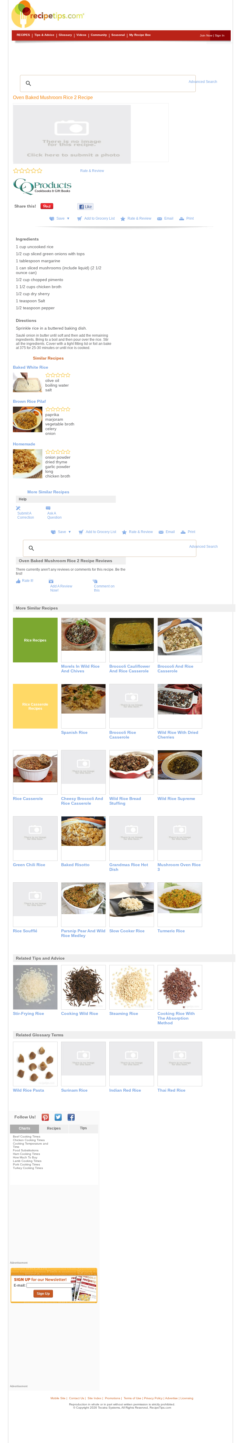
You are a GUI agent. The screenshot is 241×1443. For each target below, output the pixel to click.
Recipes (23, 34)
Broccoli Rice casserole (122, 734)
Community (99, 34)
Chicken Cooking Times (29, 1140)
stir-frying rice (28, 1013)
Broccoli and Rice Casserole (175, 668)
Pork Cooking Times (26, 1164)
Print (190, 218)
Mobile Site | (59, 1398)
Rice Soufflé (25, 930)
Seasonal (118, 34)
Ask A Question (54, 515)
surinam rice (74, 1090)
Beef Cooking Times (26, 1136)
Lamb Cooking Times (27, 1161)
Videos (81, 34)
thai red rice (171, 1090)
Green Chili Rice (29, 864)
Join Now (206, 35)
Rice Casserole (28, 798)
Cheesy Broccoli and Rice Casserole (82, 801)
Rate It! (27, 581)
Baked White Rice (30, 367)
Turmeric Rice (171, 930)
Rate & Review (92, 171)
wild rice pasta (28, 1090)
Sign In (220, 35)
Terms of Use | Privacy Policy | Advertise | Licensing (158, 1398)
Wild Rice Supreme (176, 798)
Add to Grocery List (99, 218)
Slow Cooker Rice (127, 930)
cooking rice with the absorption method (176, 1018)
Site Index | (95, 1398)
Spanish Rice (74, 732)
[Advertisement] (121, 57)
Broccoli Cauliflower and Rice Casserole (129, 668)
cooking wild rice (79, 1013)
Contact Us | (77, 1398)
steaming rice (123, 1013)
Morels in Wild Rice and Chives (80, 668)
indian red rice (125, 1090)
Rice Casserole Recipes (35, 706)
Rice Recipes (35, 640)
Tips (83, 1128)
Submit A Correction (25, 515)
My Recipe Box (140, 34)
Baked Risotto (75, 864)
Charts (24, 1128)
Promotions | (113, 1398)
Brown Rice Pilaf (29, 401)
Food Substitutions (26, 1150)
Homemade (24, 444)
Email (168, 218)
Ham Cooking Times (26, 1153)
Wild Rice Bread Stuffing (125, 801)
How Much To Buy (25, 1157)
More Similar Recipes (48, 492)
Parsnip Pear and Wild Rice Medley (83, 933)
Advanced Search (203, 82)
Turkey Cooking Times (28, 1168)
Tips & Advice (44, 34)
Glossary (65, 34)
